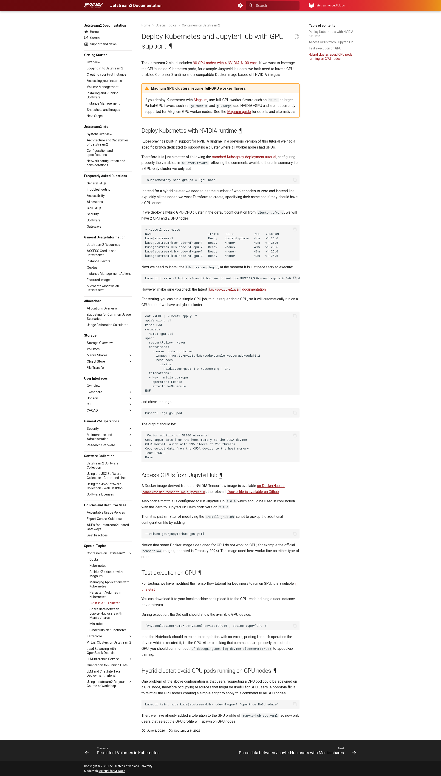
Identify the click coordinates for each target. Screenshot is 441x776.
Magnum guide (239, 111)
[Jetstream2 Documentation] (93, 5)
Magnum (200, 100)
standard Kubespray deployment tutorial (244, 157)
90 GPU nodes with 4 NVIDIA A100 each (225, 63)
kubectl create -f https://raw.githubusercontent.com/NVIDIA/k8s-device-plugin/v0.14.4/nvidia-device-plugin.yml (222, 278)
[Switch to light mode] (240, 5)
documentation (237, 289)
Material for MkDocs (112, 771)
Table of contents (322, 25)
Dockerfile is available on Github (253, 492)
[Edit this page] (297, 37)
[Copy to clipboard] (295, 180)
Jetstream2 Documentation (105, 25)
